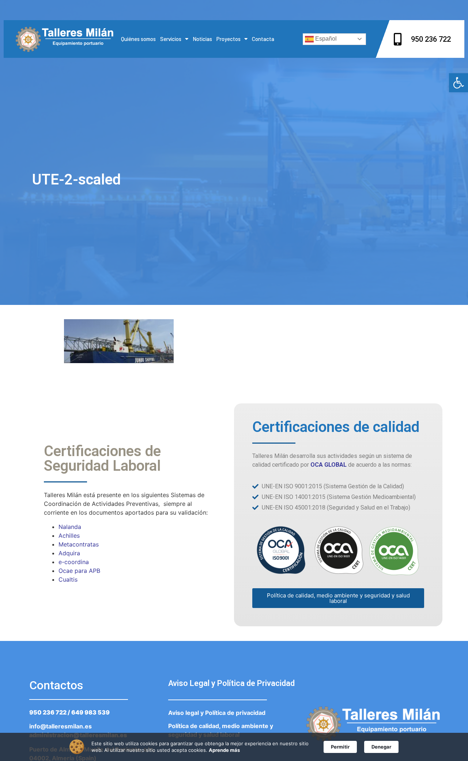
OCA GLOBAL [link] (328, 464)
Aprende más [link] (224, 750)
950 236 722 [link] (48, 712)
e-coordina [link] (73, 562)
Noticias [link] (202, 39)
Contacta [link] (263, 39)
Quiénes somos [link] (138, 39)
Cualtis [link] (68, 579)
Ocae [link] (65, 570)
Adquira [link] (69, 553)
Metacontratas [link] (78, 544)
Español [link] (325, 39)
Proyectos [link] (228, 39)
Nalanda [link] (69, 526)
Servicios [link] (170, 39)
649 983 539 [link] (90, 712)
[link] (458, 82)
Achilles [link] (69, 535)
